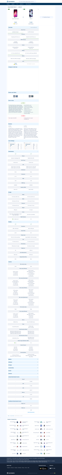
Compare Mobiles (12, 415)
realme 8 (31, 18)
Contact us (8, 467)
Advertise (19, 467)
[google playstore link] (43, 469)
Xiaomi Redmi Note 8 (15, 18)
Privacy (23, 467)
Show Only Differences (34, 27)
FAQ (28, 467)
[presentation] (9, 13)
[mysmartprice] (11, 1)
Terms (26, 467)
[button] (19, 1)
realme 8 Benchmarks (31, 412)
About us (12, 467)
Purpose (16, 467)
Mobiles (9, 415)
